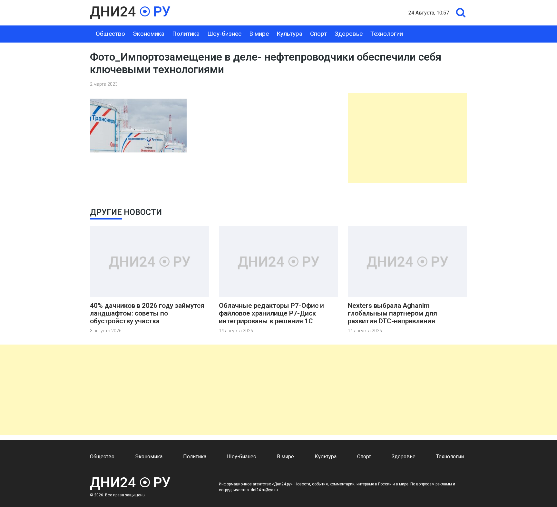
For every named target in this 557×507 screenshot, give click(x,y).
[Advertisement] (407, 138)
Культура (289, 33)
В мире (259, 33)
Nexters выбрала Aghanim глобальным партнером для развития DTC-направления (392, 313)
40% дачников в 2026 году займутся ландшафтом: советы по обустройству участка (147, 313)
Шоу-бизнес (224, 33)
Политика (186, 33)
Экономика (148, 33)
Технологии (386, 33)
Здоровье (349, 33)
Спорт (318, 33)
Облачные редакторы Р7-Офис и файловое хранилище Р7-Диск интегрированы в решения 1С (271, 313)
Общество (110, 33)
